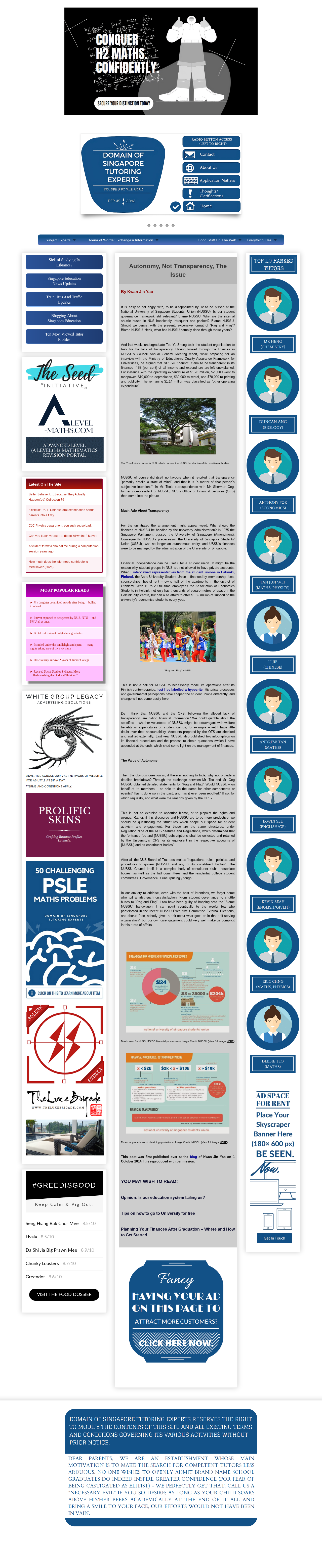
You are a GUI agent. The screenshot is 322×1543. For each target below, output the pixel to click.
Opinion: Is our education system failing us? (163, 1197)
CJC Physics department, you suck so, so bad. (60, 525)
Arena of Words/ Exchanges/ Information (121, 240)
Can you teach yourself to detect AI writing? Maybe (63, 536)
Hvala (31, 1237)
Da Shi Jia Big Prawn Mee (51, 1250)
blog (193, 1157)
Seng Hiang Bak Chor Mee (53, 1224)
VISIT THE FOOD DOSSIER (64, 1294)
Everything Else (259, 240)
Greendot (35, 1277)
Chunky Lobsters (42, 1263)
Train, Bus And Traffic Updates (64, 299)
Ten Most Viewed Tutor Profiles (64, 336)
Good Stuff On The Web (217, 240)
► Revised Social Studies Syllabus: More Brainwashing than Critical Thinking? (56, 673)
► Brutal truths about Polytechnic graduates (56, 633)
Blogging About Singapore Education (64, 318)
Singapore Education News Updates (64, 280)
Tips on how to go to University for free (158, 1213)
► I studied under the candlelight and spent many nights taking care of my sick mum (61, 646)
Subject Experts (58, 240)
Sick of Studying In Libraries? (64, 262)
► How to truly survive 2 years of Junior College (59, 660)
